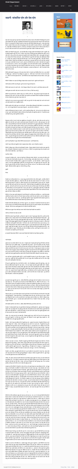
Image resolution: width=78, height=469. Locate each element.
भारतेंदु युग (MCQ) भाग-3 (66, 108)
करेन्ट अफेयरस (48, 6)
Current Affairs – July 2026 (66, 65)
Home (11, 6)
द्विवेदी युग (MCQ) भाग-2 (66, 102)
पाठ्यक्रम (56, 6)
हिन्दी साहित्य (17, 6)
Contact (72, 467)
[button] (71, 10)
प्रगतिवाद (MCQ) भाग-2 (66, 92)
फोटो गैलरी (62, 6)
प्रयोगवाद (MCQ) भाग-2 (66, 86)
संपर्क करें (69, 6)
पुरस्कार (41, 6)
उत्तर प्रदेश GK (33, 6)
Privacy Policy (63, 467)
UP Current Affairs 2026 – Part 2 (65, 60)
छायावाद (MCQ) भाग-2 (65, 97)
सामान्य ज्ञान (24, 6)
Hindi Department (12, 2)
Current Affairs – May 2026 (66, 81)
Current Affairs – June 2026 (66, 71)
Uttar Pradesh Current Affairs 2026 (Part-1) (66, 76)
